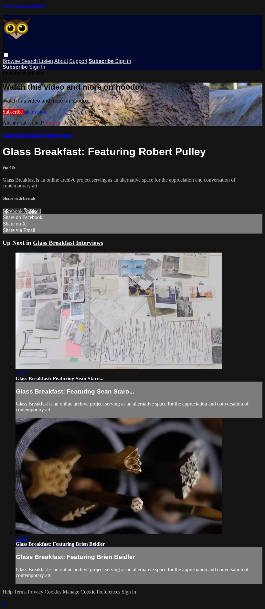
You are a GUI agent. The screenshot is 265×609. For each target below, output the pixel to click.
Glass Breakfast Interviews (38, 135)
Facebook (13, 211)
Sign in (123, 61)
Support (78, 61)
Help (8, 591)
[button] (6, 55)
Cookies (54, 591)
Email (35, 211)
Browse (12, 61)
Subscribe (13, 112)
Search (30, 61)
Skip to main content (24, 5)
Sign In (37, 67)
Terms (21, 591)
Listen (46, 61)
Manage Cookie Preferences (92, 591)
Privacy (36, 591)
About (61, 61)
